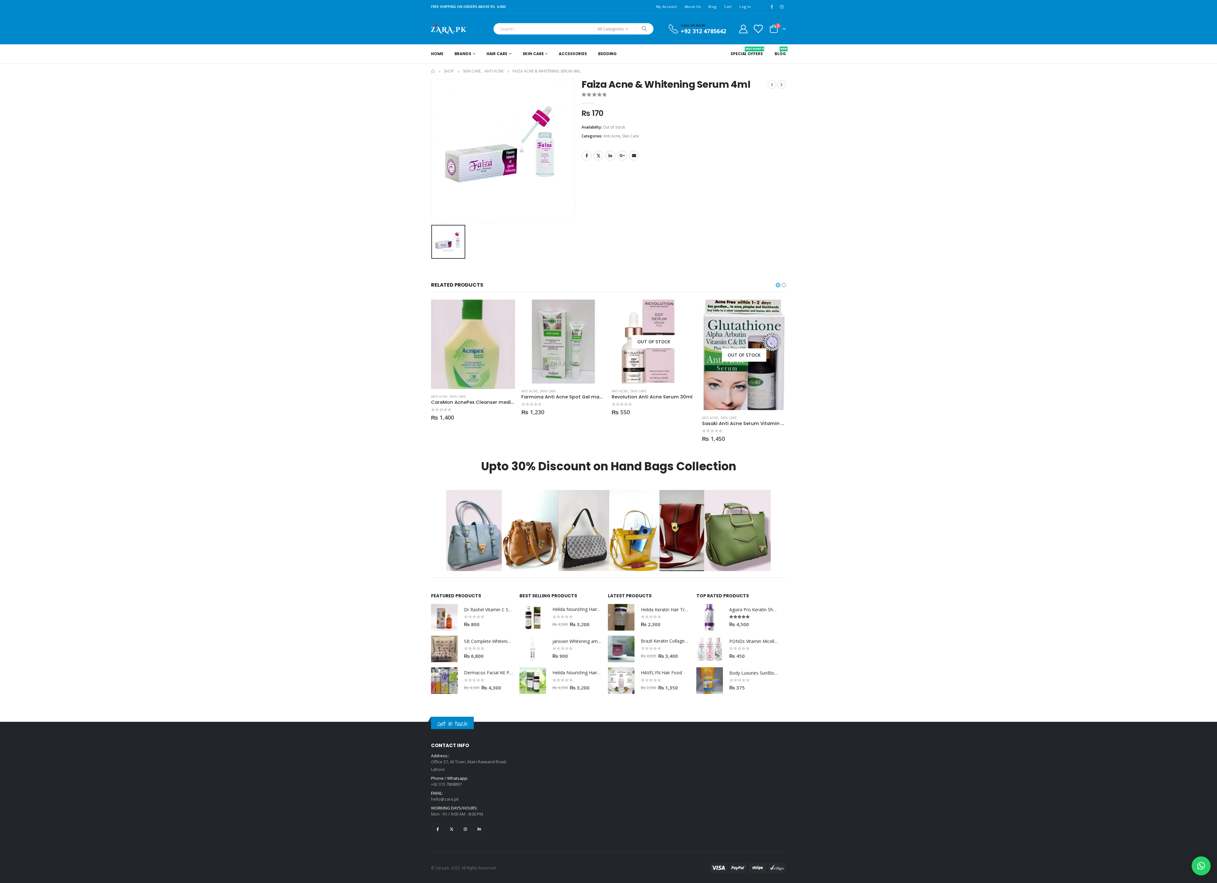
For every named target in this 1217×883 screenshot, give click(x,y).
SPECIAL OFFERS (747, 51)
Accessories (573, 53)
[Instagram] (781, 7)
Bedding (607, 53)
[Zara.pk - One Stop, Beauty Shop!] (448, 29)
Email (634, 155)
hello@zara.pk (445, 799)
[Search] (644, 28)
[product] (473, 344)
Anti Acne (611, 136)
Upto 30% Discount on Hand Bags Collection (608, 466)
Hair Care (496, 53)
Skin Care (533, 53)
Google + (622, 155)
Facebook (587, 155)
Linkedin (479, 829)
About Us (693, 6)
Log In (745, 6)
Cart (728, 6)
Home (437, 53)
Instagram (465, 829)
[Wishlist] (758, 28)
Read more (685, 310)
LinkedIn (610, 155)
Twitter (598, 155)
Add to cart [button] (504, 310)
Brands (462, 53)
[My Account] (743, 28)
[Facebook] (772, 7)
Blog (712, 6)
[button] (778, 285)
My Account (666, 6)
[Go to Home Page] (433, 71)
